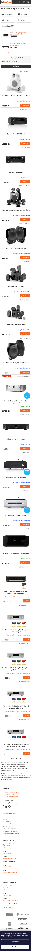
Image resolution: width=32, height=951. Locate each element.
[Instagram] (9, 806)
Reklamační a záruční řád (10, 831)
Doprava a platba (8, 826)
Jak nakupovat (7, 822)
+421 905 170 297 (7, 853)
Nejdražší (20, 58)
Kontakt (5, 819)
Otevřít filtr (16, 66)
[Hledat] (19, 2)
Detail (27, 601)
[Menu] (28, 2)
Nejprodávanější (6, 61)
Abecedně (14, 61)
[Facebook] (4, 806)
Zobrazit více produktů (15, 53)
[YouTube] (6, 806)
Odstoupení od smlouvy (9, 829)
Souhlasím (15, 947)
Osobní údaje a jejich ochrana (11, 834)
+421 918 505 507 (10, 794)
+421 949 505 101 (7, 867)
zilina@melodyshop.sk (9, 858)
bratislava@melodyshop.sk (10, 900)
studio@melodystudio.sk (10, 872)
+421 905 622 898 (7, 895)
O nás (4, 817)
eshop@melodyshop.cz (12, 792)
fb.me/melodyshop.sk (11, 797)
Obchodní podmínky (8, 824)
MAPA (4, 848)
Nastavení (15, 941)
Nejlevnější (14, 58)
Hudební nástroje (8, 907)
